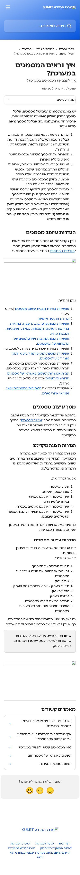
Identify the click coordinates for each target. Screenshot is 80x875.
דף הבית (64, 843)
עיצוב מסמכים (31, 420)
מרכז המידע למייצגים (21, 848)
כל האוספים (66, 49)
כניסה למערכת (44, 843)
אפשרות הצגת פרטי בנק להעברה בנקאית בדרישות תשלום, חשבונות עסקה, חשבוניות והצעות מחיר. (37, 328)
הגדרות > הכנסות (62, 251)
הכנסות (27, 49)
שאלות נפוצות (65, 53)
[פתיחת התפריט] (7, 7)
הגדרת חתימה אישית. (53, 319)
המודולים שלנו (45, 49)
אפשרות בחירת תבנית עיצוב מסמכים (42, 309)
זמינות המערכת (20, 843)
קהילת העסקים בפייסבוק (56, 848)
